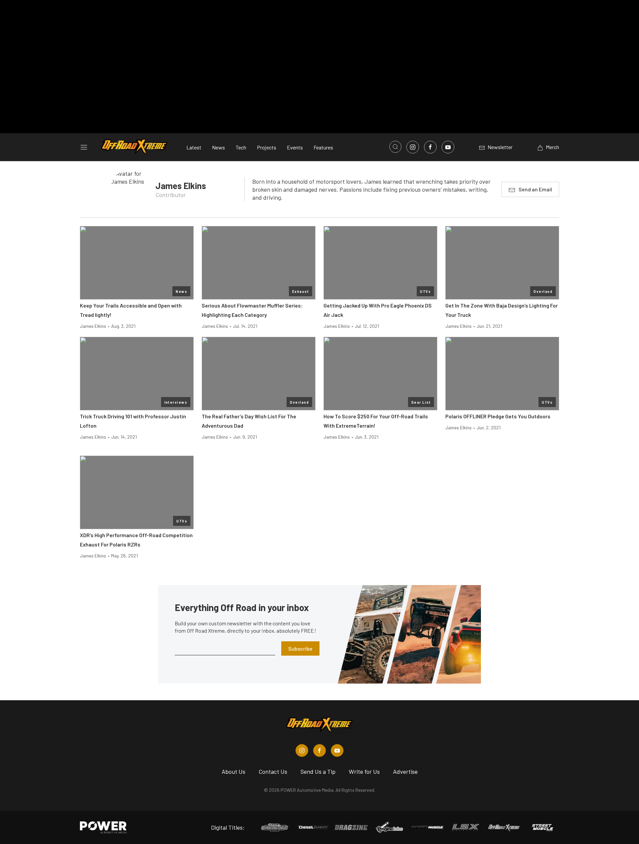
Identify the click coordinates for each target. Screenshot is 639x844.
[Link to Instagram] (412, 147)
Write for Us (364, 771)
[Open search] (395, 147)
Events (295, 147)
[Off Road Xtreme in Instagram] (302, 750)
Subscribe (300, 648)
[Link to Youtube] (448, 147)
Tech (241, 147)
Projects (266, 147)
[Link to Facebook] (430, 147)
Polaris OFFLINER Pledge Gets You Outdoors (497, 416)
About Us (233, 771)
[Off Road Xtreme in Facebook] (319, 750)
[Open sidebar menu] (84, 147)
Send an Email (535, 189)
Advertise (405, 771)
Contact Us (273, 771)
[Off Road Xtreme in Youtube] (337, 750)
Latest (193, 147)
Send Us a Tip (318, 771)
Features (323, 147)
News (218, 147)
